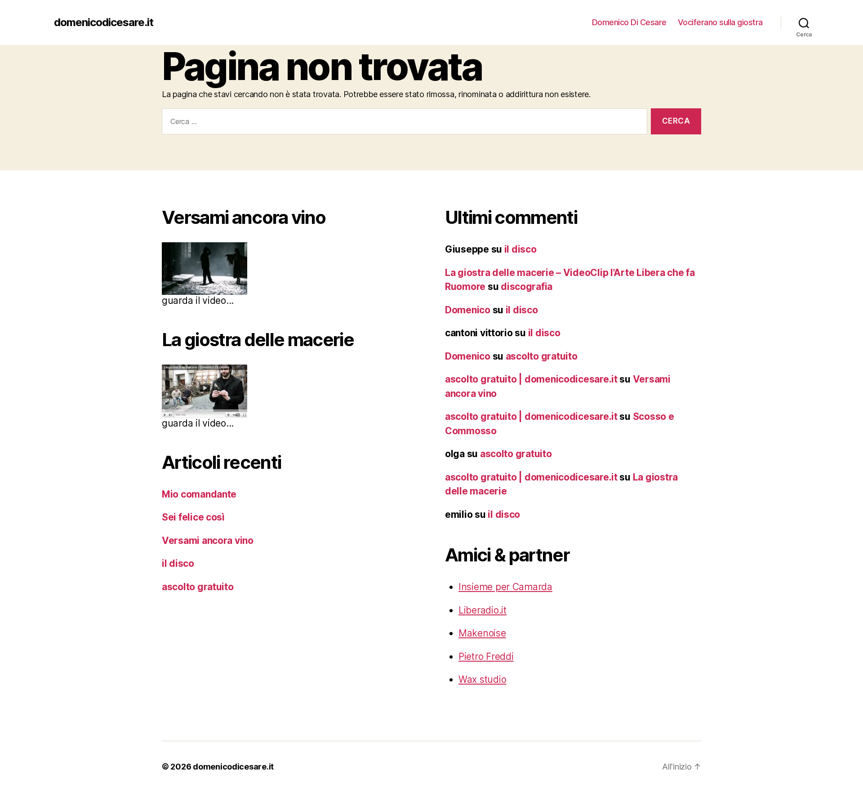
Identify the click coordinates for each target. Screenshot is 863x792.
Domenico (467, 310)
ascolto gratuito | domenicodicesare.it (531, 379)
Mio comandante (199, 494)
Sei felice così (193, 517)
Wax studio (482, 679)
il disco (178, 563)
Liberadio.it (482, 610)
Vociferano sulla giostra (720, 22)
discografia (526, 286)
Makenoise (482, 633)
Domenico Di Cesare (629, 22)
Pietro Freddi (486, 656)
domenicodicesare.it (103, 22)
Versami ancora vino (208, 540)
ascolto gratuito (198, 586)
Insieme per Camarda (505, 586)
